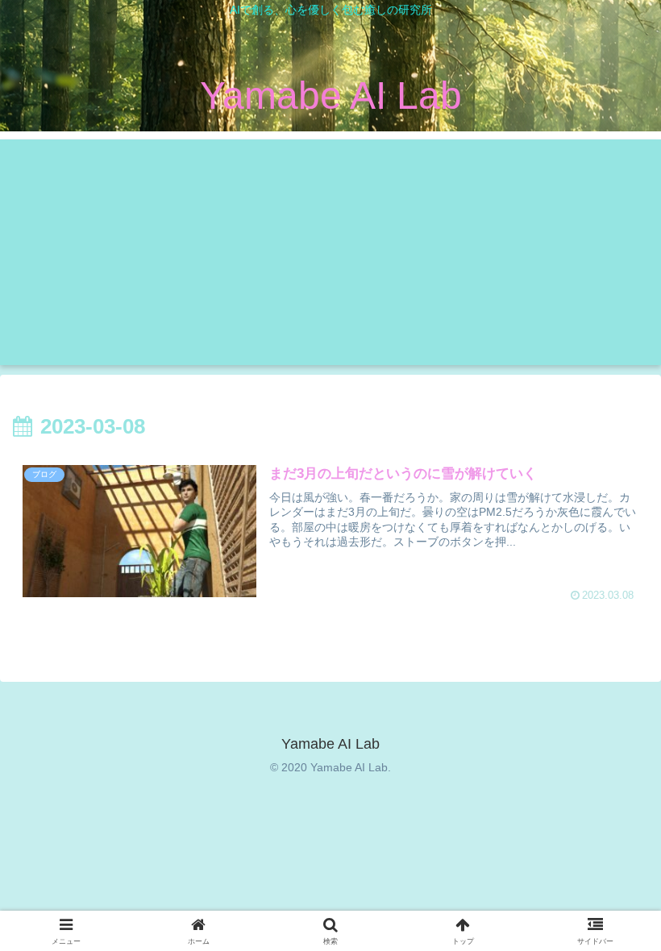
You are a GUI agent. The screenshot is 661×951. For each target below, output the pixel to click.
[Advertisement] (330, 252)
